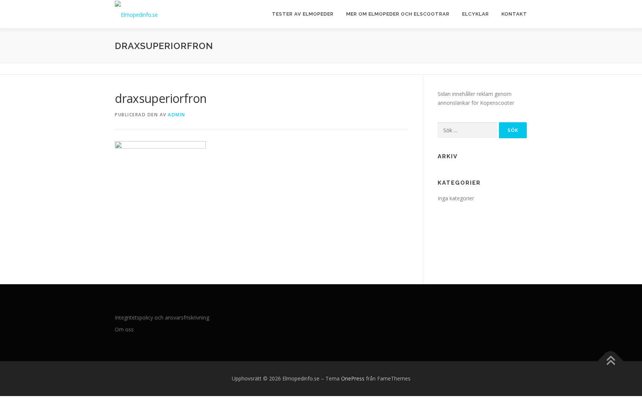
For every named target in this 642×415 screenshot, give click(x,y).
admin (176, 114)
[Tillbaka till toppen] (610, 361)
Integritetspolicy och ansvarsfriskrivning (162, 317)
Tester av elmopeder (303, 14)
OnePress (352, 378)
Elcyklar (475, 14)
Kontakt (514, 14)
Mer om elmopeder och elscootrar (398, 14)
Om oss (124, 329)
